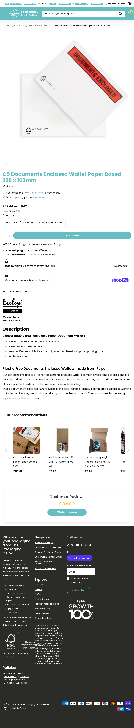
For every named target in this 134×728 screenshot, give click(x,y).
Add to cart (72, 235)
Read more (30, 3)
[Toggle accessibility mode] (129, 4)
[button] (10, 233)
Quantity (8, 215)
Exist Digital (20, 708)
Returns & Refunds (12, 673)
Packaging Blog (43, 608)
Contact (8, 683)
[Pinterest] (72, 545)
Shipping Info (18, 679)
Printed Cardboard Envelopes (44, 562)
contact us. (38, 197)
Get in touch (9, 617)
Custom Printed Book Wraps (48, 556)
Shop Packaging (4, 13)
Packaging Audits (43, 599)
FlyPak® (38, 589)
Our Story (39, 584)
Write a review (67, 512)
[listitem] (26, 450)
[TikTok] (90, 545)
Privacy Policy (10, 676)
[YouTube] (77, 545)
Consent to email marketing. (80, 580)
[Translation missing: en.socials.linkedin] (68, 551)
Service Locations (43, 618)
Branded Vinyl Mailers (45, 568)
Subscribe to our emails (80, 565)
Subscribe (78, 590)
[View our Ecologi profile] (12, 308)
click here (37, 192)
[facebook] (81, 545)
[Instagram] (68, 545)
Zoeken (120, 14)
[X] (86, 545)
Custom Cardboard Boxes (48, 547)
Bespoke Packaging (44, 542)
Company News (43, 613)
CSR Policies (21, 683)
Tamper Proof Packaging (47, 603)
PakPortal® (40, 594)
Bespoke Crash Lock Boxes (48, 552)
